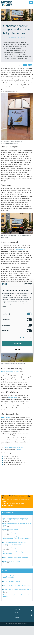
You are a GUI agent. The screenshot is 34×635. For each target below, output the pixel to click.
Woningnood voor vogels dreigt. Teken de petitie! (16, 585)
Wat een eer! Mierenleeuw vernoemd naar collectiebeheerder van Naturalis (14, 543)
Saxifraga (18, 449)
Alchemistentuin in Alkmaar (10, 529)
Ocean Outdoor (6, 417)
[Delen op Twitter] (26, 65)
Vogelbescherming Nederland (17, 37)
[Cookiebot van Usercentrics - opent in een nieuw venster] (24, 284)
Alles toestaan (17, 343)
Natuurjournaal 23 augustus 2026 (12, 533)
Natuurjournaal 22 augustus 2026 (12, 548)
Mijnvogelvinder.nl (21, 249)
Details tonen (24, 338)
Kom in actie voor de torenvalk (11, 581)
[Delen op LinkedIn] (29, 65)
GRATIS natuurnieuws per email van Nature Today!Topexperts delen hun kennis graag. (15, 502)
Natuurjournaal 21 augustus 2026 (12, 561)
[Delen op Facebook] (24, 65)
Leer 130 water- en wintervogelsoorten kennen (15, 557)
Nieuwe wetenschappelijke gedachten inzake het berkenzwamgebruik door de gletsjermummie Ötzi (16, 537)
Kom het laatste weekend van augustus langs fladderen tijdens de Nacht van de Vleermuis (15, 519)
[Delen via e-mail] (31, 65)
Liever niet (17, 349)
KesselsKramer (12, 398)
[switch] (29, 319)
